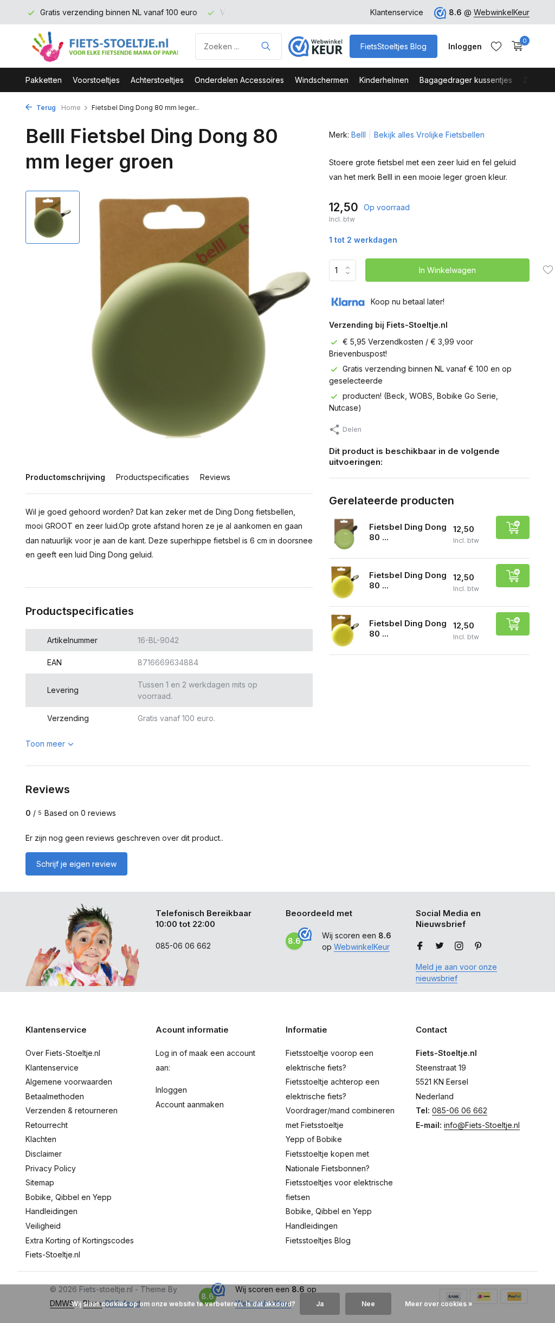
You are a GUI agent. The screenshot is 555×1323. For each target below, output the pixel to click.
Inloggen (171, 1089)
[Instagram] (459, 946)
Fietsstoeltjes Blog (318, 1240)
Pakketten (43, 80)
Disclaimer (43, 1153)
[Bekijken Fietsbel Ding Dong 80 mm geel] (345, 630)
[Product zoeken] (266, 46)
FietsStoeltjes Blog (393, 46)
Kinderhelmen (384, 80)
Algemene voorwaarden (68, 1081)
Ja (320, 1304)
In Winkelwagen (447, 270)
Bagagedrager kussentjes (466, 80)
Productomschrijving (65, 477)
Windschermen (322, 80)
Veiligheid (43, 1225)
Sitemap (39, 1182)
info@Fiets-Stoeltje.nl (482, 1125)
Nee (368, 1304)
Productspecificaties (152, 477)
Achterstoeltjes (157, 80)
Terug (45, 107)
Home (71, 107)
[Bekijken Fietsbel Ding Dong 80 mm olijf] (345, 534)
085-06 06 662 (459, 1110)
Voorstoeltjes (96, 80)
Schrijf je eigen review (76, 863)
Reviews (215, 477)
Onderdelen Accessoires (239, 80)
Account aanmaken (190, 1104)
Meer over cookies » (439, 1304)
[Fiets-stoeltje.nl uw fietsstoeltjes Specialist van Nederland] (106, 46)
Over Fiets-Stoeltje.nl (62, 1053)
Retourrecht (46, 1125)
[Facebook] (420, 946)
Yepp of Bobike (314, 1139)
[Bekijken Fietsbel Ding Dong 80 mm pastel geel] (345, 582)
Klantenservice (396, 12)
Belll (358, 134)
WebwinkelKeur (502, 12)
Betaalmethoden (54, 1096)
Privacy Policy (50, 1168)
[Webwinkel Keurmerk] (315, 46)
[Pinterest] (478, 946)
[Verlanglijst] (496, 46)
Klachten (40, 1139)
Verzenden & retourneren (71, 1110)
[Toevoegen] (513, 527)
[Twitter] (439, 946)
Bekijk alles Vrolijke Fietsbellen (429, 134)
